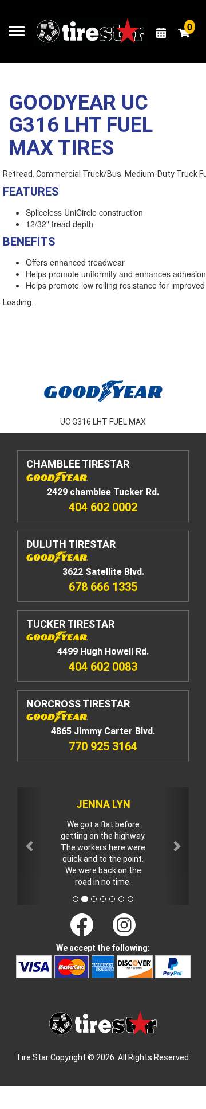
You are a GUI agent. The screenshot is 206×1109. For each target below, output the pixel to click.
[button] (30, 846)
